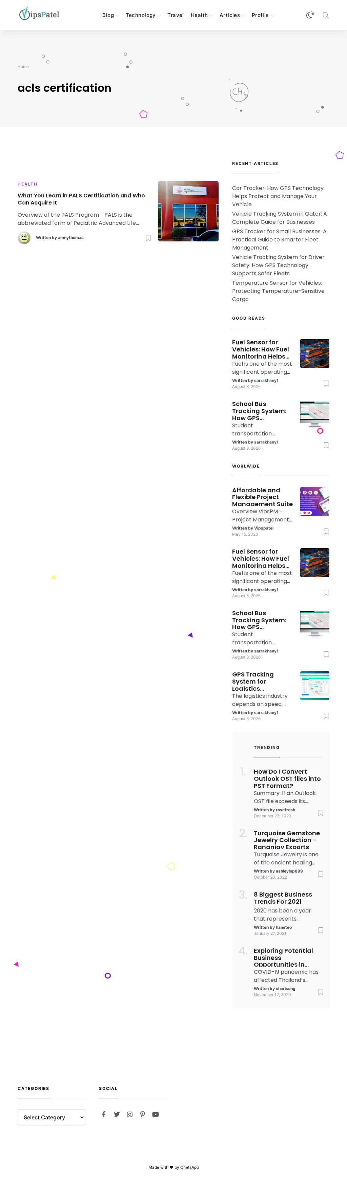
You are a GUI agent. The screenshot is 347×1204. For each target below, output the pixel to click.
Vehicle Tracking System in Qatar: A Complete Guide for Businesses (279, 218)
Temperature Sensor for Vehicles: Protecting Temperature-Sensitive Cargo (278, 291)
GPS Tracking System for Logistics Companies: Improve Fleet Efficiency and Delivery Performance (254, 681)
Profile (260, 15)
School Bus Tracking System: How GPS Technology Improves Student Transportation (260, 410)
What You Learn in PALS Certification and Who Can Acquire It (81, 199)
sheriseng (285, 988)
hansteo (284, 927)
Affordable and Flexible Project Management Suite (262, 497)
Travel (175, 15)
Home (23, 66)
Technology (141, 15)
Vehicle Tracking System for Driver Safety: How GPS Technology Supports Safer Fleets (278, 265)
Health (199, 15)
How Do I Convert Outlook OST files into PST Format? (287, 778)
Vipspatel (263, 528)
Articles (230, 15)
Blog (108, 15)
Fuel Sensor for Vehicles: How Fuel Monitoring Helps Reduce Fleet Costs (262, 349)
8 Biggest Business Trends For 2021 (283, 898)
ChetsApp (189, 1167)
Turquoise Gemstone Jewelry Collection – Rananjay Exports (287, 840)
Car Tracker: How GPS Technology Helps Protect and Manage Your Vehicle (278, 196)
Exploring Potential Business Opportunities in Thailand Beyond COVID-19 (283, 957)
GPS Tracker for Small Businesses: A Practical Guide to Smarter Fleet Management (279, 240)
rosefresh (285, 809)
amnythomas (71, 237)
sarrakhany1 (266, 380)
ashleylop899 (289, 871)
